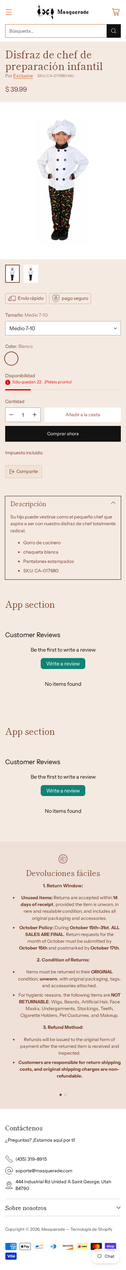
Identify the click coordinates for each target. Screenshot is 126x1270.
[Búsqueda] (114, 31)
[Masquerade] (63, 12)
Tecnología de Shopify (91, 1229)
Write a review (63, 663)
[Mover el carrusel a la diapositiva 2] (65, 1095)
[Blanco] (11, 358)
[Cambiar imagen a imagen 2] (31, 274)
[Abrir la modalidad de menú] (8, 12)
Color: (19, 346)
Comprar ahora (63, 434)
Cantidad (15, 401)
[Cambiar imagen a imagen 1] (12, 274)
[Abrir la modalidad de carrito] (115, 12)
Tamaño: (26, 315)
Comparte (27, 471)
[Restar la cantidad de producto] (11, 415)
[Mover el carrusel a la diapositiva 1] (60, 1095)
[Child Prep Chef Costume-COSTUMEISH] (63, 181)
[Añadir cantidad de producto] (34, 415)
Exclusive (23, 76)
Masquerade (53, 1229)
